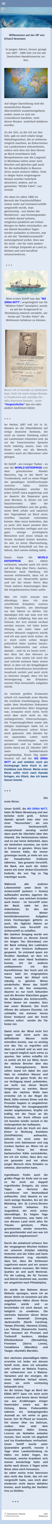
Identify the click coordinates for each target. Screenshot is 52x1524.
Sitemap (22, 1514)
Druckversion (12, 1514)
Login (46, 1514)
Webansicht (43, 1516)
